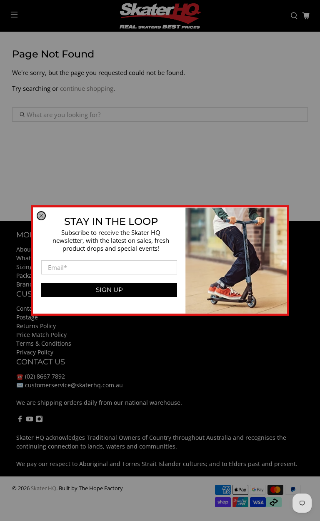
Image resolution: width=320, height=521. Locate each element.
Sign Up (109, 290)
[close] (41, 216)
